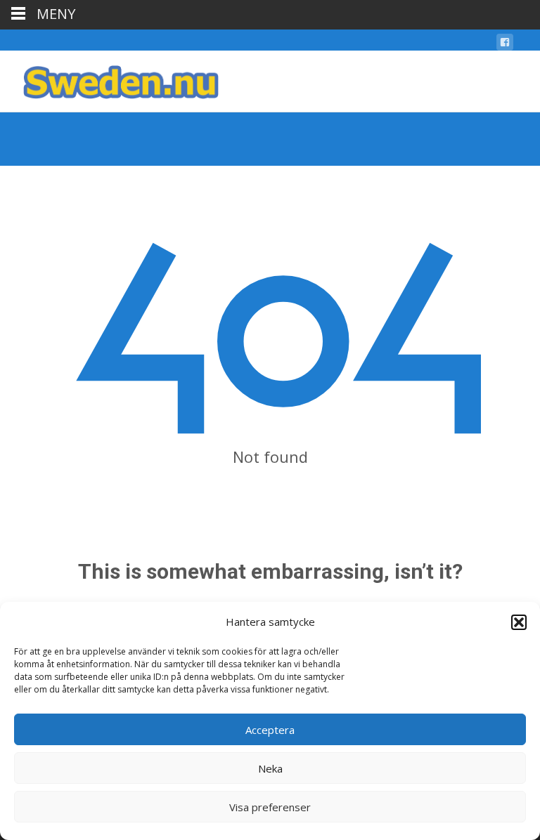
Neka (270, 768)
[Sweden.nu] (109, 79)
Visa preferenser (270, 807)
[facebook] (504, 44)
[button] (519, 622)
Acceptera (270, 730)
